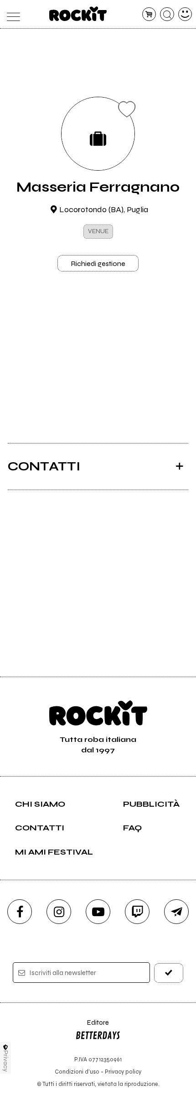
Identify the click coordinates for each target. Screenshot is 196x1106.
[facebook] (19, 911)
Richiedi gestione (98, 263)
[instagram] (58, 911)
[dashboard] (185, 14)
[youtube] (98, 911)
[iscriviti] (169, 973)
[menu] (11, 14)
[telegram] (176, 911)
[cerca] (167, 14)
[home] (78, 13)
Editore (92, 1027)
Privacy (6, 1061)
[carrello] (149, 14)
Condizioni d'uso (77, 1071)
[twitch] (137, 911)
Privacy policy (123, 1071)
